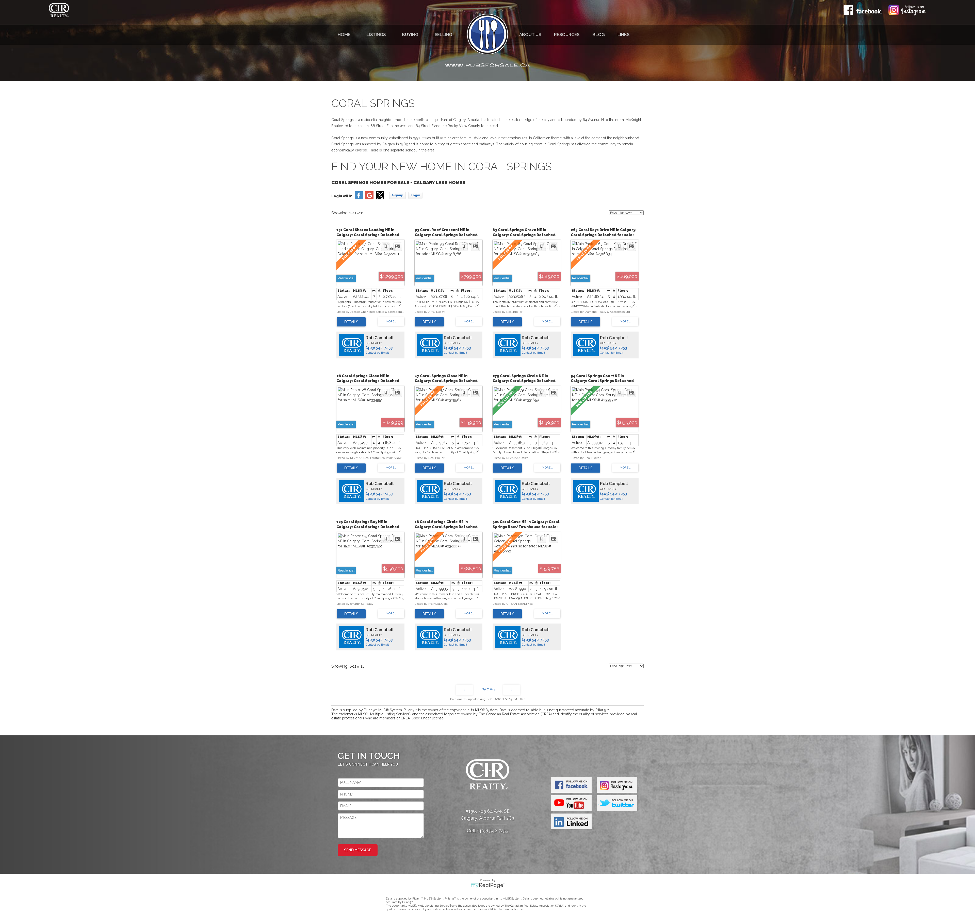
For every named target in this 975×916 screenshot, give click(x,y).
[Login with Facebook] (359, 198)
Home (344, 34)
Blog (598, 34)
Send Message (357, 850)
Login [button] (415, 195)
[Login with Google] (369, 198)
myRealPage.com (487, 885)
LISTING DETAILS (351, 321)
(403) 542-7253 (379, 347)
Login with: (341, 196)
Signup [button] (397, 195)
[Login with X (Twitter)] (380, 198)
